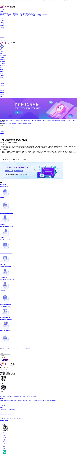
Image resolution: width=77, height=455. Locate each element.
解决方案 (2, 18)
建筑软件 (52, 120)
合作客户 (2, 22)
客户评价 (2, 23)
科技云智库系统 (3, 13)
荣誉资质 (2, 37)
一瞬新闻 (2, 27)
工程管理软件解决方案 (21, 400)
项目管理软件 (43, 120)
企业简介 (2, 34)
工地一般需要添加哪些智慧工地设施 (24, 123)
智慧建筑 (3, 121)
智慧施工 (69, 120)
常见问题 (2, 29)
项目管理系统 (48, 120)
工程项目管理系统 (37, 120)
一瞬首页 (2, 9)
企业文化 (2, 92)
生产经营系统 (38, 15)
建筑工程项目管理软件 (23, 120)
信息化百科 (2, 85)
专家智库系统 (14, 13)
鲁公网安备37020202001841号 (6, 418)
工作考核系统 (24, 13)
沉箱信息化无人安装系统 (5, 15)
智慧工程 (72, 120)
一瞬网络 (6, 420)
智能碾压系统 (15, 14)
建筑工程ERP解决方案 (4, 400)
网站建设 (2, 420)
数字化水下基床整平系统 (43, 14)
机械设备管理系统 (32, 15)
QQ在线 (4, 424)
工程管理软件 (56, 120)
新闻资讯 (2, 25)
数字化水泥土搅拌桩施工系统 (23, 14)
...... (1, 67)
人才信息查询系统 (9, 14)
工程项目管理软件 (30, 120)
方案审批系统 (9, 13)
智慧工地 (65, 120)
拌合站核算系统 (26, 15)
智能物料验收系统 (19, 15)
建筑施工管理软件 (8, 120)
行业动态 (2, 28)
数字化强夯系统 (13, 15)
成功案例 (2, 20)
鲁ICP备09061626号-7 (18, 418)
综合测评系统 (19, 13)
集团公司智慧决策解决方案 (41, 400)
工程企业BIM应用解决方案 (31, 400)
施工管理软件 (61, 120)
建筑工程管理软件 (15, 120)
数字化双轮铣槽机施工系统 (34, 14)
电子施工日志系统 (30, 13)
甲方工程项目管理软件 (13, 400)
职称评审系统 (2, 14)
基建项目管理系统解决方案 (52, 400)
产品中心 (2, 11)
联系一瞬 (1, 96)
